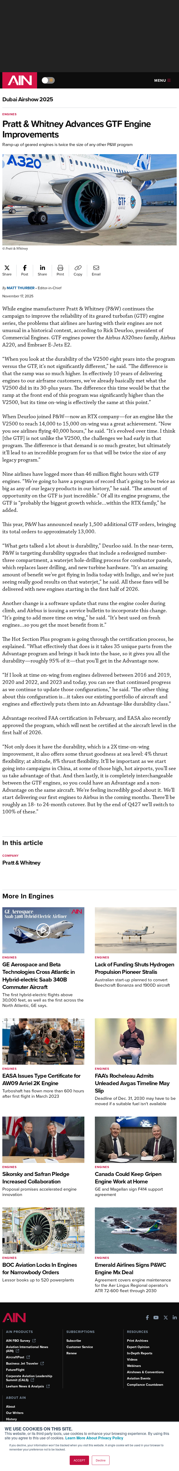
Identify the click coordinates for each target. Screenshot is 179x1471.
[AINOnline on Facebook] (147, 1318)
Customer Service (79, 1347)
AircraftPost (15, 1357)
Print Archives (137, 1341)
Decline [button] (101, 1460)
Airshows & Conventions (145, 1372)
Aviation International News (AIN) (27, 1349)
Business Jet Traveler (22, 1364)
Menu (160, 80)
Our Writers (15, 1413)
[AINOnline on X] (165, 1318)
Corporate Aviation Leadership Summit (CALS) (29, 1378)
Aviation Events (139, 1378)
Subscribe (73, 1341)
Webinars (134, 1366)
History (11, 1419)
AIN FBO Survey (18, 1341)
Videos (132, 1360)
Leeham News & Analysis (25, 1386)
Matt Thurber (20, 288)
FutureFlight (15, 1370)
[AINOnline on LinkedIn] (175, 1318)
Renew (71, 1353)
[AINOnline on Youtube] (156, 1318)
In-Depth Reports (139, 1353)
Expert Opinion (138, 1347)
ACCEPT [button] (79, 1460)
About (10, 1407)
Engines (9, 114)
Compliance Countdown (145, 1385)
